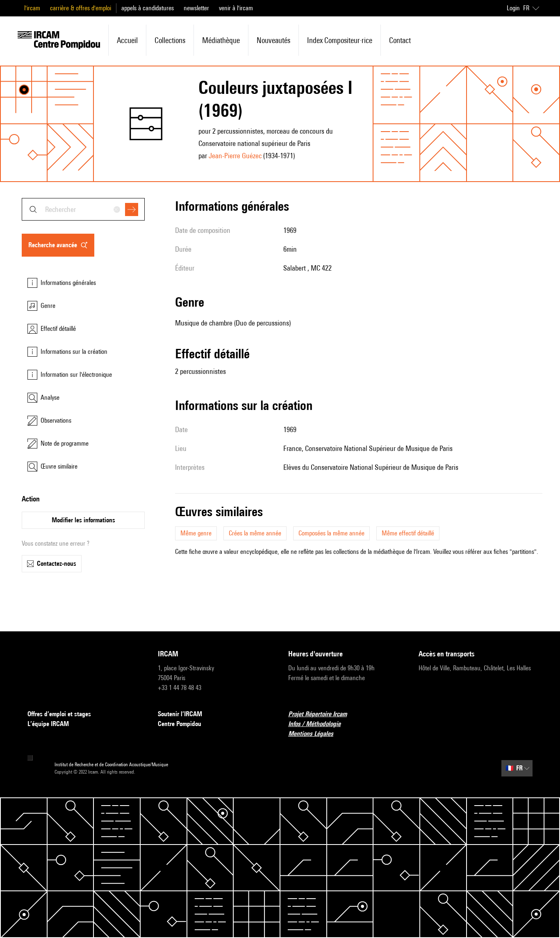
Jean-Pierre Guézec (235, 155)
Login (513, 8)
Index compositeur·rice (339, 40)
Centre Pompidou (179, 724)
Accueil (127, 40)
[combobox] (83, 209)
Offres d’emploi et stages (59, 714)
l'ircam (32, 8)
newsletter (196, 8)
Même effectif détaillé (408, 533)
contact (400, 40)
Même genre (196, 533)
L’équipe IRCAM (48, 724)
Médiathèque (221, 40)
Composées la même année (331, 533)
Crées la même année (255, 533)
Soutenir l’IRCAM (180, 714)
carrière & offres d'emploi (80, 8)
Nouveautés (273, 40)
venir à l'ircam (236, 8)
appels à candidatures (147, 8)
